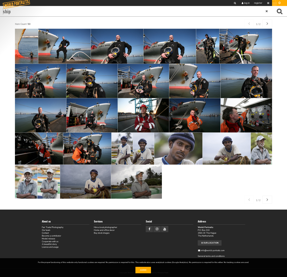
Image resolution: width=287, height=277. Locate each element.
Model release (48, 238)
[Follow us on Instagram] (157, 229)
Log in (247, 2)
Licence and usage (50, 247)
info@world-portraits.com (213, 250)
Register (258, 2)
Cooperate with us (50, 241)
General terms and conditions (211, 256)
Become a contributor (51, 235)
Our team (46, 230)
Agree (143, 270)
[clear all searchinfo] (266, 11)
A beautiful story (49, 244)
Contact (45, 233)
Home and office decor (104, 230)
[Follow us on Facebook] (149, 229)
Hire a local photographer (105, 227)
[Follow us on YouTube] (164, 229)
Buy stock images (102, 233)
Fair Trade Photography (52, 227)
